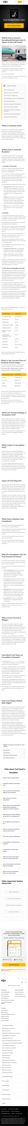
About (9, 985)
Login (20, 1)
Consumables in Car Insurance (9, 1035)
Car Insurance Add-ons (7, 1072)
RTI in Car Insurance (6, 1065)
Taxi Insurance (6, 752)
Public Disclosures (19, 994)
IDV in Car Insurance (6, 1067)
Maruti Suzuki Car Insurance (8, 1028)
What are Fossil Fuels (14, 911)
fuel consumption (15, 661)
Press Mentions (4, 998)
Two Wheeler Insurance (8, 757)
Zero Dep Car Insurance (7, 1050)
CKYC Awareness (5, 996)
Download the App (14, 964)
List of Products (5, 994)
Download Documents (20, 996)
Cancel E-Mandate (5, 992)
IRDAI (13, 1113)
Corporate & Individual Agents (6, 1003)
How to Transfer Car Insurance (9, 1047)
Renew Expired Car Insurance (8, 1060)
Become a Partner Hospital (7, 1000)
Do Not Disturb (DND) (13, 1109)
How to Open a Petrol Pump (14, 898)
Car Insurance (6, 750)
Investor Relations (15, 1111)
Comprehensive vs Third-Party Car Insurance (12, 1043)
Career (18, 985)
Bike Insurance (4, 1012)
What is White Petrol (14, 892)
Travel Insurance (5, 1018)
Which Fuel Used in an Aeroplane (14, 905)
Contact (14, 985)
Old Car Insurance (6, 1057)
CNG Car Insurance (6, 1030)
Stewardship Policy (5, 1113)
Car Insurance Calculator (7, 1052)
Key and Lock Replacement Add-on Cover (11, 1040)
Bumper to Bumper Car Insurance (9, 1062)
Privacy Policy (19, 1113)
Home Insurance (5, 1020)
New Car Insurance (6, 1055)
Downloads (4, 1109)
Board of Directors (19, 992)
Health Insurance (5, 1016)
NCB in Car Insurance (6, 1070)
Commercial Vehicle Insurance (10, 755)
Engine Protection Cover (7, 1038)
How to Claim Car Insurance (8, 1045)
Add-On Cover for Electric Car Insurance (11, 1033)
